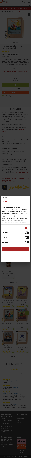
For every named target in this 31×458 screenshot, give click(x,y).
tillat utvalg (15, 254)
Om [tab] (25, 201)
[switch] (27, 232)
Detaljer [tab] (15, 201)
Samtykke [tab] (5, 201)
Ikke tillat (15, 259)
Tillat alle (15, 249)
